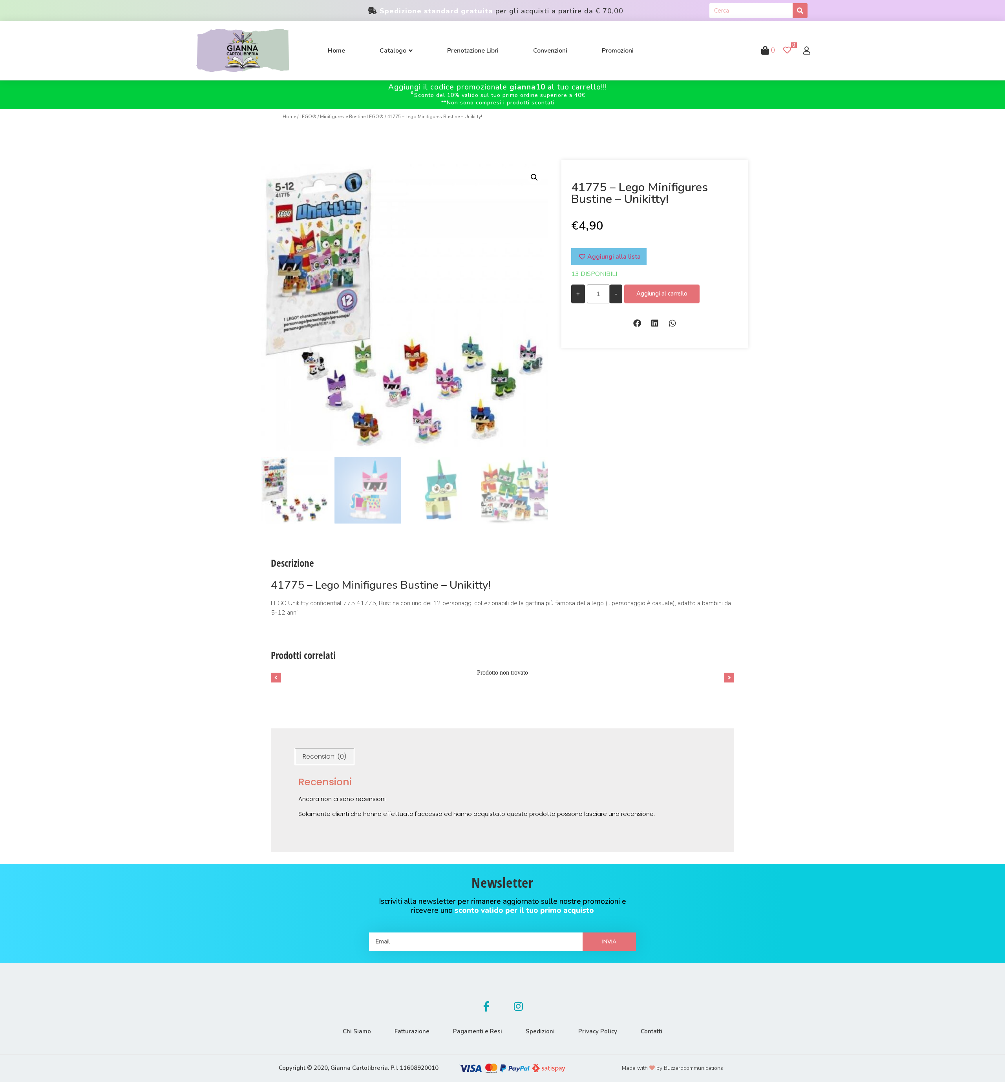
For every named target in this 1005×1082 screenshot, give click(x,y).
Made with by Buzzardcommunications (672, 1068)
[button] (637, 323)
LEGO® (308, 116)
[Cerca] (800, 10)
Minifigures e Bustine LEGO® (352, 116)
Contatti (651, 1031)
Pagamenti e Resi (477, 1031)
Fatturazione (412, 1031)
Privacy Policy (597, 1031)
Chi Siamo (357, 1031)
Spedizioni (540, 1031)
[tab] (324, 756)
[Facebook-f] (486, 1006)
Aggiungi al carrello (661, 293)
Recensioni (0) (324, 756)
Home (289, 116)
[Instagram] (518, 1006)
